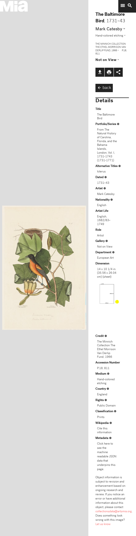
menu (122, 5)
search (129, 5)
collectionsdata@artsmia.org (113, 511)
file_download (100, 72)
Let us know (102, 524)
